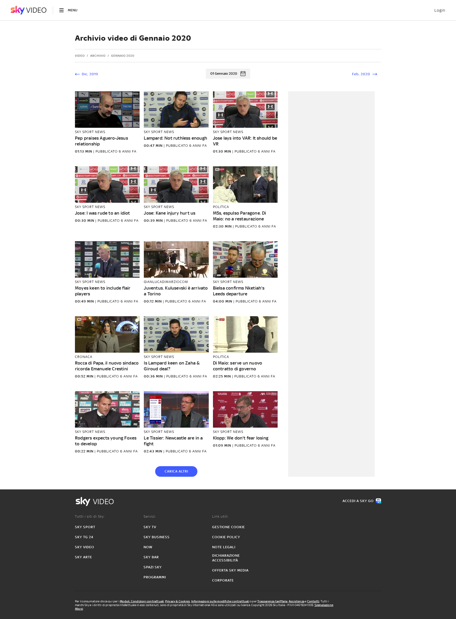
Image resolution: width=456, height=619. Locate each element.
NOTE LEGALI (223, 547)
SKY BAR (151, 557)
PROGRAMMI (155, 577)
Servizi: (150, 516)
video (80, 56)
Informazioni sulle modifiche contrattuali (220, 601)
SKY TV (150, 527)
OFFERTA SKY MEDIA (230, 570)
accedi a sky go (358, 501)
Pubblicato (107, 151)
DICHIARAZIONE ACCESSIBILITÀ (226, 558)
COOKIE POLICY (226, 537)
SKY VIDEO (84, 547)
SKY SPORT (85, 527)
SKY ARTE (83, 557)
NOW (148, 547)
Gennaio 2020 (122, 56)
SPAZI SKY (153, 567)
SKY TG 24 (84, 537)
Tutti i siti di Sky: (90, 516)
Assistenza (296, 601)
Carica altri (176, 471)
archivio (98, 56)
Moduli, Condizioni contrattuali (142, 601)
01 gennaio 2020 (223, 73)
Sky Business (157, 537)
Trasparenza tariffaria (272, 601)
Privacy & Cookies (177, 601)
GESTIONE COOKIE (228, 527)
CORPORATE (223, 580)
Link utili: (220, 516)
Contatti (313, 601)
